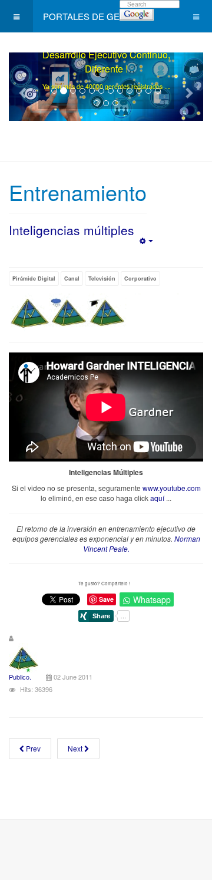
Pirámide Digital (33, 278)
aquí (157, 498)
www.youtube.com (172, 488)
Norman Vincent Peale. (141, 543)
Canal (72, 278)
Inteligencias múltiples (71, 230)
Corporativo (140, 278)
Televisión (101, 278)
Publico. (20, 676)
